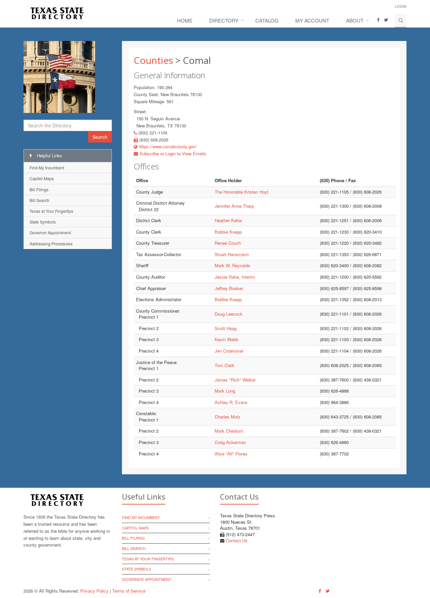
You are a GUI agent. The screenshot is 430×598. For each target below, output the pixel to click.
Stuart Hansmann (232, 254)
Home (184, 20)
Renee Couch (228, 243)
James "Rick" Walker (235, 379)
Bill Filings (39, 189)
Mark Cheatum (229, 431)
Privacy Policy (94, 591)
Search (100, 136)
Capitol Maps (42, 178)
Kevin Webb (226, 339)
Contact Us (237, 540)
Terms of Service (128, 591)
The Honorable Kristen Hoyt (241, 192)
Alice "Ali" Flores (231, 453)
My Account (312, 20)
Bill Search (39, 200)
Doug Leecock (229, 314)
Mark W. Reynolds (232, 265)
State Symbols (43, 222)
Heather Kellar (228, 220)
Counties (153, 60)
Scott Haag (225, 328)
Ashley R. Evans (231, 402)
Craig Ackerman (230, 442)
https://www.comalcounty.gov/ (167, 146)
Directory (224, 20)
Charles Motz (228, 416)
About (354, 20)
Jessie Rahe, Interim (235, 277)
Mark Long (225, 391)
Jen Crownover (229, 351)
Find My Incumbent (47, 167)
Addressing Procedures (51, 243)
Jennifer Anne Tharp (234, 206)
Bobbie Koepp (228, 232)
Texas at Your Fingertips (51, 211)
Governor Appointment (50, 232)
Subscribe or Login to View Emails (172, 153)
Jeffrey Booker (229, 288)
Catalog (266, 20)
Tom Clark (224, 365)
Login (400, 6)
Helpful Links (49, 155)
